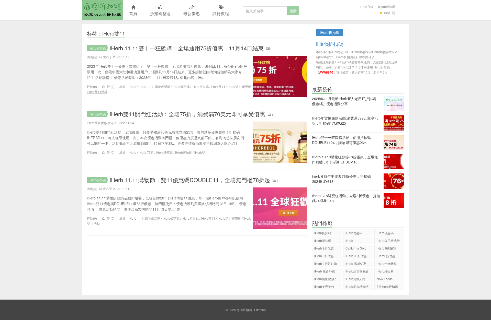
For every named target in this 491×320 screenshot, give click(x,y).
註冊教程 (221, 13)
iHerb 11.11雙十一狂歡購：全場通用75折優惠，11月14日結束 (187, 48)
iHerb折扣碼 (386, 6)
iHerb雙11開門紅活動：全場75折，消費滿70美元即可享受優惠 (187, 114)
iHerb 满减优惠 (355, 263)
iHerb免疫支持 (355, 279)
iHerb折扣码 (322, 233)
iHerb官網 (366, 6)
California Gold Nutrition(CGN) (355, 249)
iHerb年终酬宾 (387, 263)
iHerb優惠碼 (181, 86)
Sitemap (260, 309)
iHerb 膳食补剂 (324, 271)
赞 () (110, 86)
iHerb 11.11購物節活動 (154, 86)
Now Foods (385, 279)
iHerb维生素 (385, 271)
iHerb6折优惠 (386, 256)
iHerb (132, 86)
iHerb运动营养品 (357, 271)
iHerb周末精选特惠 (357, 287)
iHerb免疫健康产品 (325, 279)
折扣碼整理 (160, 13)
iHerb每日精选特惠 (388, 241)
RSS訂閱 (389, 12)
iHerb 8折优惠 (324, 256)
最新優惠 (191, 13)
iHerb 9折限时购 (325, 263)
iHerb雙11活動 (97, 91)
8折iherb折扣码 (387, 286)
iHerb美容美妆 (324, 286)
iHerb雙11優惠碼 (239, 86)
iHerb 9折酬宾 (386, 248)
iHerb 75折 (146, 152)
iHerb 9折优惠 (324, 248)
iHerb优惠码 (353, 233)
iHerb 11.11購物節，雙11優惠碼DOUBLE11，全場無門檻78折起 (190, 180)
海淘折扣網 (102, 10)
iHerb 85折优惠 (356, 256)
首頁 (133, 13)
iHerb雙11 (218, 86)
